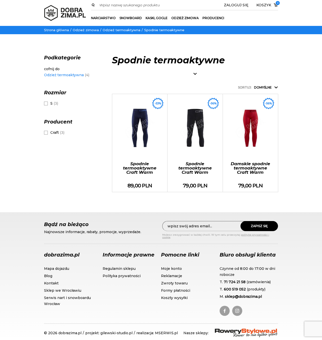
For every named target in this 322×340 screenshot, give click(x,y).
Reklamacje (171, 276)
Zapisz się (259, 226)
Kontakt (51, 283)
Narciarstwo (103, 18)
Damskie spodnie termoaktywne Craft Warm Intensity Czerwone (250, 143)
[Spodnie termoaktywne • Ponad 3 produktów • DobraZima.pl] (65, 13)
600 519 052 (235, 289)
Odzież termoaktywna (121, 30)
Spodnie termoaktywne (164, 30)
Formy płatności (175, 290)
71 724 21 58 (235, 282)
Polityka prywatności (122, 276)
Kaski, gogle (157, 18)
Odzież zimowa (185, 18)
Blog (48, 276)
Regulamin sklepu (119, 268)
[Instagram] (237, 311)
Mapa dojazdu (56, 268)
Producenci (213, 18)
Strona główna (56, 30)
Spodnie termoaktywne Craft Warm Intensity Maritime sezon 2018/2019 (139, 143)
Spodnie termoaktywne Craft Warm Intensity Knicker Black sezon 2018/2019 (195, 143)
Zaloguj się (236, 5)
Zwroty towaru (174, 283)
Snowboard (130, 18)
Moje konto (171, 268)
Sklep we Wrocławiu (62, 290)
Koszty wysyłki (174, 297)
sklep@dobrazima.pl (243, 296)
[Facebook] (225, 311)
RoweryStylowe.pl (233, 331)
